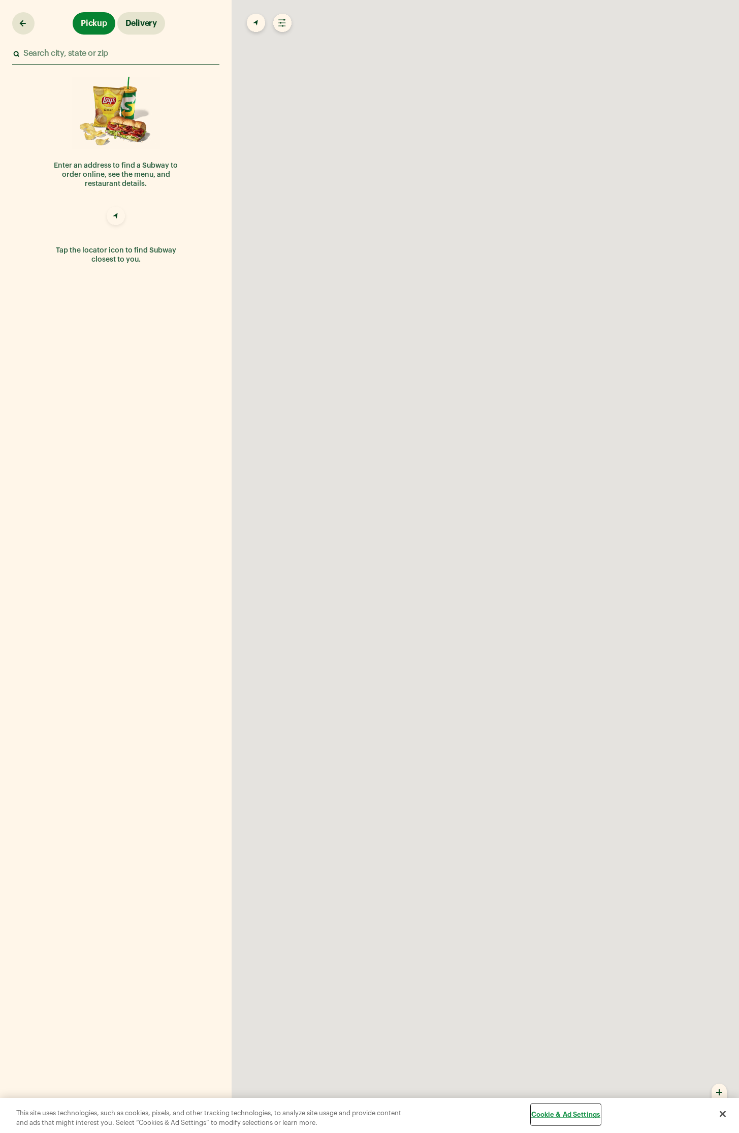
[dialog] (369, 1115)
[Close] (723, 1114)
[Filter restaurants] (281, 23)
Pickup (94, 23)
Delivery (141, 23)
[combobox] (115, 53)
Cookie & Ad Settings (566, 1114)
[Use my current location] (116, 217)
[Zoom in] (719, 1092)
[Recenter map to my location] (255, 23)
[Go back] (23, 23)
